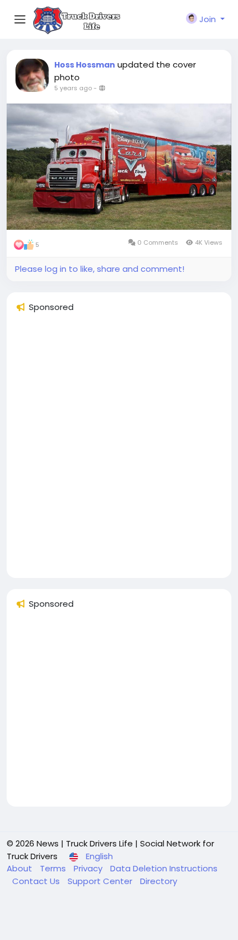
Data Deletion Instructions (164, 868)
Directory (158, 881)
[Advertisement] (119, 450)
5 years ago (73, 88)
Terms (54, 868)
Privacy (89, 868)
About (20, 868)
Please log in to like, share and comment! (99, 269)
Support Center (101, 881)
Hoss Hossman (84, 64)
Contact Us (37, 881)
